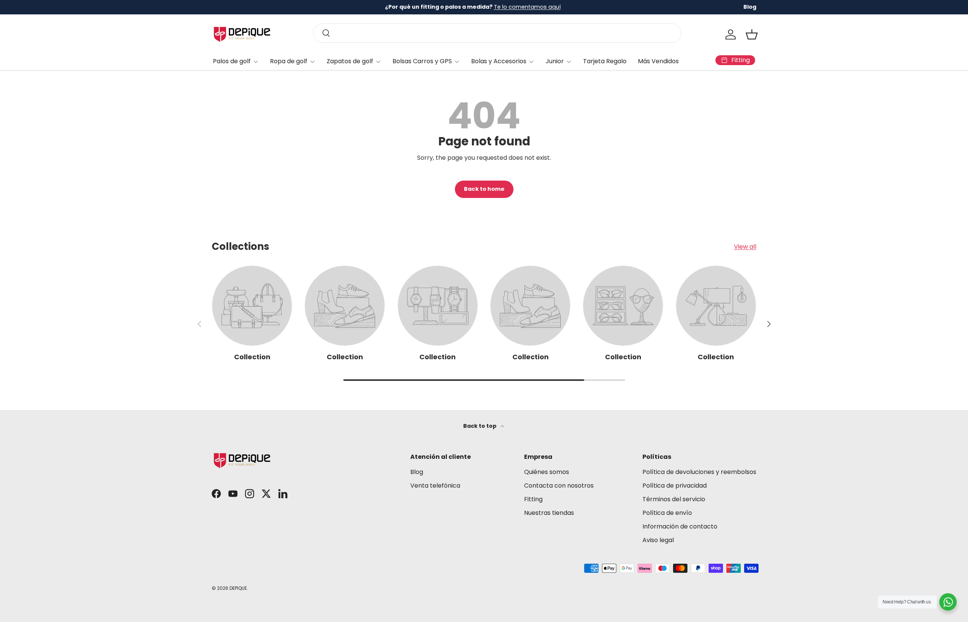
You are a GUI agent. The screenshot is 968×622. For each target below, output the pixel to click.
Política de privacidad (674, 485)
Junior (555, 61)
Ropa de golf (288, 61)
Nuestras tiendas (549, 512)
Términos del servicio (673, 499)
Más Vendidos (658, 61)
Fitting (533, 499)
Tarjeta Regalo (605, 61)
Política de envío (667, 512)
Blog (749, 7)
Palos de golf (232, 61)
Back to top (480, 426)
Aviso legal (658, 540)
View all (745, 246)
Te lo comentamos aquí (527, 7)
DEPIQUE (238, 588)
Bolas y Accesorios (498, 61)
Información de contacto (679, 526)
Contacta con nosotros (559, 485)
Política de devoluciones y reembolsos (699, 472)
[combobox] (497, 33)
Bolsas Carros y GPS (422, 61)
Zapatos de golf (350, 61)
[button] (751, 34)
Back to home (484, 189)
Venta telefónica (435, 485)
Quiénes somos (546, 472)
